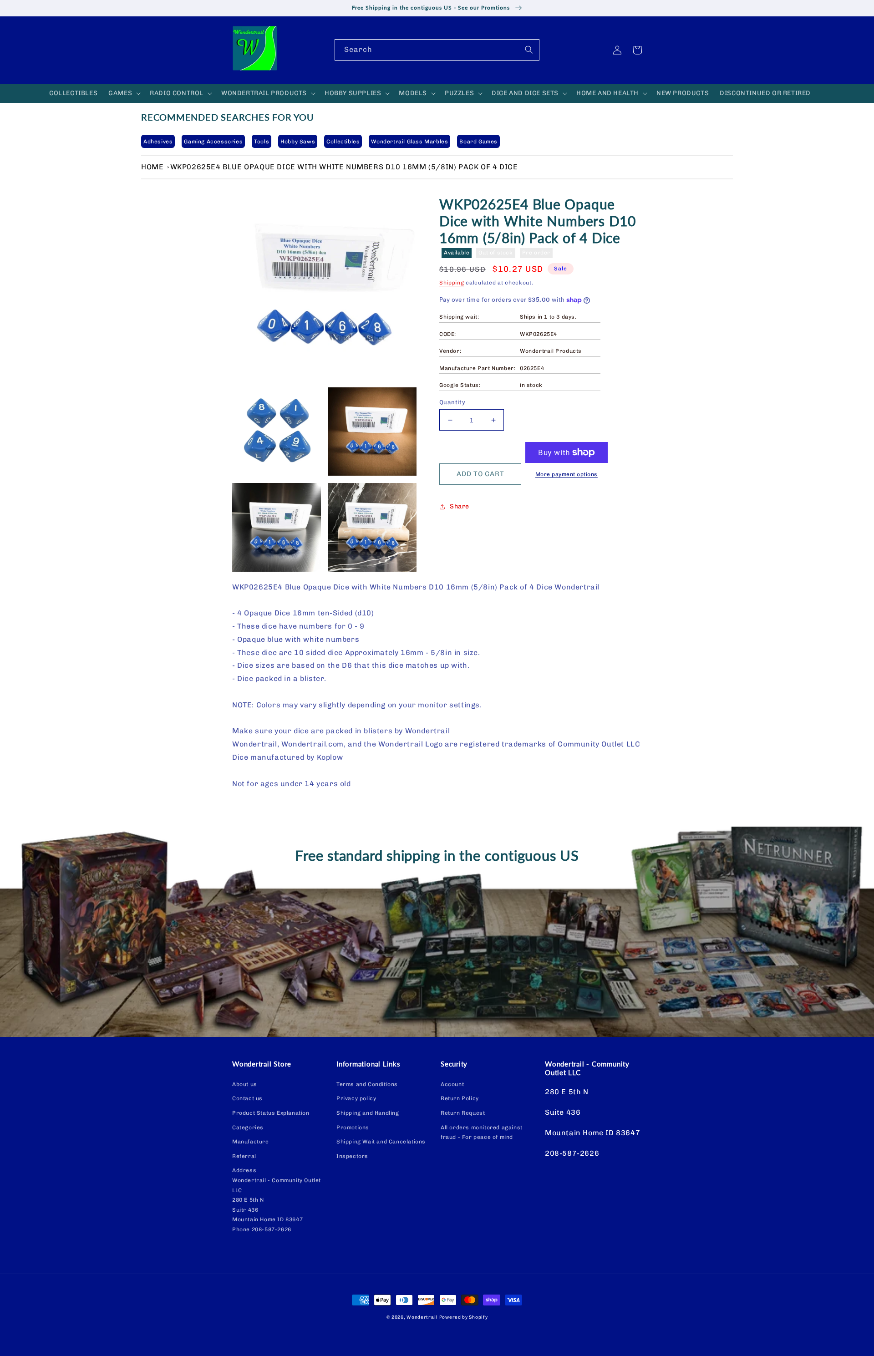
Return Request (463, 1113)
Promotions (352, 1127)
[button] (123, 93)
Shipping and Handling (367, 1113)
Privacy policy (356, 1098)
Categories (248, 1127)
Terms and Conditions (367, 1084)
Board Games (478, 141)
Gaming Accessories (213, 141)
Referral (244, 1156)
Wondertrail (422, 1317)
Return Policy (460, 1098)
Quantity (452, 402)
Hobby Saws (297, 141)
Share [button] (459, 506)
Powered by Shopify (463, 1317)
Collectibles (343, 141)
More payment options (566, 474)
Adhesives (158, 141)
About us (244, 1084)
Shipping (451, 282)
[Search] (529, 50)
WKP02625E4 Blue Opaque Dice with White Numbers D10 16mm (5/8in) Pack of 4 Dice (344, 167)
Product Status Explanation (271, 1113)
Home (152, 167)
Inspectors (352, 1156)
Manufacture (250, 1141)
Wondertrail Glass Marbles (409, 141)
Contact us (247, 1098)
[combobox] (437, 50)
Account (452, 1084)
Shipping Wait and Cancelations (381, 1141)
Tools (261, 141)
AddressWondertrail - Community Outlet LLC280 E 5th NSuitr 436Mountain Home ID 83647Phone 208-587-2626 (276, 1200)
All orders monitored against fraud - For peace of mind (482, 1132)
